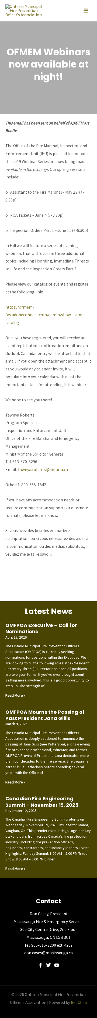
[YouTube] (56, 965)
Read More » (15, 695)
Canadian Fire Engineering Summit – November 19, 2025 (41, 801)
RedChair (79, 1002)
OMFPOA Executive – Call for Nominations (41, 628)
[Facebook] (40, 965)
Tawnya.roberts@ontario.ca (43, 469)
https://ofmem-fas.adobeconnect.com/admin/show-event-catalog (44, 315)
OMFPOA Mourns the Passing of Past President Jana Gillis (45, 715)
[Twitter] (48, 965)
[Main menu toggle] (86, 10)
